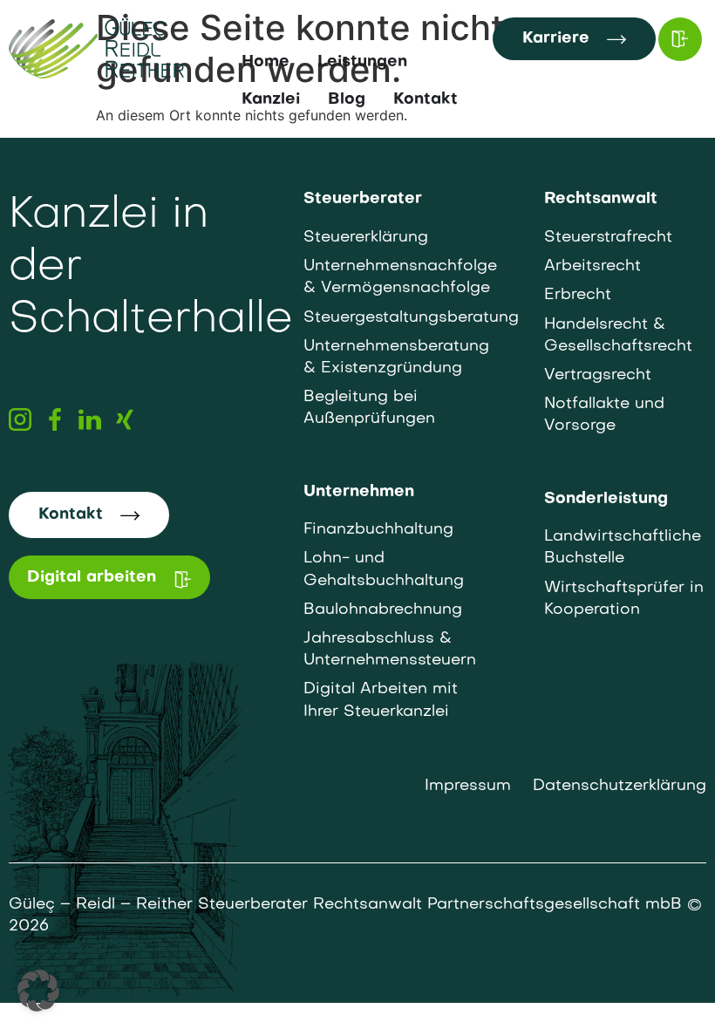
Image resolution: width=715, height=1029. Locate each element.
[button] (38, 990)
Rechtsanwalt (600, 199)
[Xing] (124, 419)
